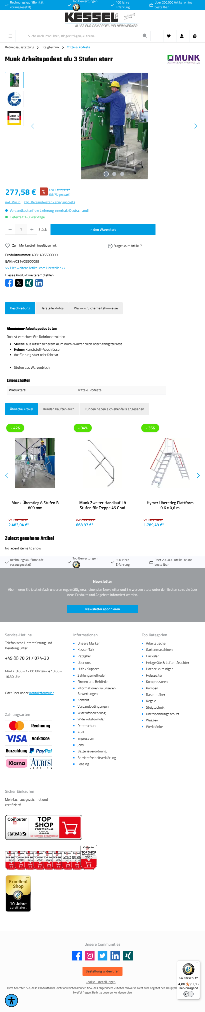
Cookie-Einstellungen (101, 981)
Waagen (152, 720)
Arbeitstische (156, 643)
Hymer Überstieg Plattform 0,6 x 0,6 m (170, 505)
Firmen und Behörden (94, 681)
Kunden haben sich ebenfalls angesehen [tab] (114, 409)
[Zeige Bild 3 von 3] (122, 174)
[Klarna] (17, 763)
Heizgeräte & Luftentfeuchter (167, 662)
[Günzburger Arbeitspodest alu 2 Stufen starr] (114, 126)
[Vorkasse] (40, 738)
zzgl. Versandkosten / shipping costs (49, 202)
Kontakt (83, 700)
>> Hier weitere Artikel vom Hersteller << (35, 268)
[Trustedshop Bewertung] (76, 7)
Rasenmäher (155, 694)
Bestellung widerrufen (103, 971)
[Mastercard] (17, 726)
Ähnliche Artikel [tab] (21, 409)
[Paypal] (40, 751)
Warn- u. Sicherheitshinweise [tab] (96, 308)
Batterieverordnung (92, 751)
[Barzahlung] (17, 751)
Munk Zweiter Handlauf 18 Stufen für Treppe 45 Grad (102, 505)
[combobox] (83, 36)
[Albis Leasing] (40, 763)
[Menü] (10, 36)
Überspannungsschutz (162, 714)
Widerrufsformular (91, 719)
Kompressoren (157, 681)
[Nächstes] (195, 126)
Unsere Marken (89, 643)
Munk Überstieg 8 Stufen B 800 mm (35, 505)
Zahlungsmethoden (92, 675)
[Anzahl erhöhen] (32, 229)
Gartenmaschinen (159, 649)
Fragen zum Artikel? (128, 245)
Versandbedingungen (93, 706)
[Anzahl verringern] (10, 229)
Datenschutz (87, 725)
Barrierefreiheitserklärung (97, 757)
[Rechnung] (40, 726)
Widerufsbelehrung (92, 713)
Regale (151, 701)
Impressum (86, 738)
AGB (81, 732)
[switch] (189, 994)
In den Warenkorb (103, 229)
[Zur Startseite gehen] (102, 20)
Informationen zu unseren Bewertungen (97, 690)
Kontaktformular (41, 693)
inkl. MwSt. (12, 202)
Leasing (83, 764)
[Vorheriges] (33, 126)
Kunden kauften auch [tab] (58, 409)
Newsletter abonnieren (102, 609)
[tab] (20, 308)
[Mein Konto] (181, 36)
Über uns (84, 662)
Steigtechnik (155, 707)
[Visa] (17, 738)
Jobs (81, 745)
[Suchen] (145, 36)
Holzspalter (154, 675)
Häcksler (152, 656)
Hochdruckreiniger (159, 669)
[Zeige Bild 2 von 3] (114, 174)
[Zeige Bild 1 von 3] (106, 174)
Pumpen (152, 688)
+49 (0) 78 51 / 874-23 (27, 658)
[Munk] (184, 61)
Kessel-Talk (86, 649)
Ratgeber (84, 656)
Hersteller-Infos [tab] (52, 308)
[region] (102, 126)
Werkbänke (154, 726)
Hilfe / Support (88, 669)
